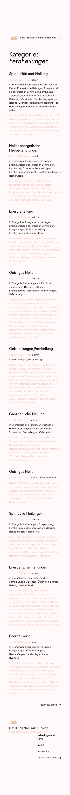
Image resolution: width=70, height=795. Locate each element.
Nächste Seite (50, 704)
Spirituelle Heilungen (26, 513)
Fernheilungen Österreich (22, 172)
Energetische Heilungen (30, 88)
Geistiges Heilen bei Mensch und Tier (38, 102)
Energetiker (18, 84)
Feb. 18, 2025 (16, 217)
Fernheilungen (29, 95)
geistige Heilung (47, 527)
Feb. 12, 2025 (16, 354)
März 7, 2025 (16, 79)
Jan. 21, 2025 (16, 573)
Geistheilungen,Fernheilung (31, 348)
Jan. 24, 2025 (16, 519)
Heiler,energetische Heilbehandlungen (24, 148)
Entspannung (45, 524)
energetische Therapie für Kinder (26, 287)
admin (35, 79)
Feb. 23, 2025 (16, 156)
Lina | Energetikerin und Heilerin (38, 37)
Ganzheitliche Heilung (27, 414)
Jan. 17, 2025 (16, 642)
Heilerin (30, 106)
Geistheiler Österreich (37, 581)
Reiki (20, 175)
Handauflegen (17, 106)
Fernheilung (33, 290)
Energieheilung (21, 211)
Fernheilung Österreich (21, 168)
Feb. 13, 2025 (16, 278)
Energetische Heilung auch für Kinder (31, 283)
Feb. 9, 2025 (15, 420)
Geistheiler (27, 99)
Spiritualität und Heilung (28, 74)
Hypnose (14, 657)
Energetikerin (19, 636)
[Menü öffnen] (59, 38)
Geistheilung (40, 99)
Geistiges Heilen (22, 272)
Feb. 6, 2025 (15, 477)
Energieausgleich (18, 229)
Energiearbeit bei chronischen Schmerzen (31, 164)
